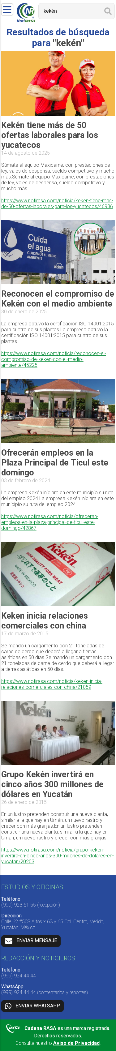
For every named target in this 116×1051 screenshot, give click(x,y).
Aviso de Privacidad (76, 1043)
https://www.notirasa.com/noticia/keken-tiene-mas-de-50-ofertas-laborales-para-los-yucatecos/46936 (57, 203)
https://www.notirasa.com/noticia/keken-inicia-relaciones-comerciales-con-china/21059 (51, 684)
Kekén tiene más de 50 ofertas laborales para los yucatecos (49, 135)
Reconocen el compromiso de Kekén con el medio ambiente (57, 299)
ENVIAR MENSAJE (36, 941)
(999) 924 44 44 (18, 976)
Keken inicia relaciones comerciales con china (44, 621)
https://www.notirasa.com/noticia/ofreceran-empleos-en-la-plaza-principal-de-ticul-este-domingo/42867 (49, 522)
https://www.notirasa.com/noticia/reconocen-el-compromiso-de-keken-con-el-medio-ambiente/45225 (53, 359)
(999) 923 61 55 (18, 905)
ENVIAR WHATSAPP (37, 1006)
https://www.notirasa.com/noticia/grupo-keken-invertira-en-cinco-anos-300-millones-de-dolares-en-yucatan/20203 (57, 855)
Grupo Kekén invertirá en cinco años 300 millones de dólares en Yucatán (52, 784)
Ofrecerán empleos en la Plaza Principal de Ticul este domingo (54, 463)
